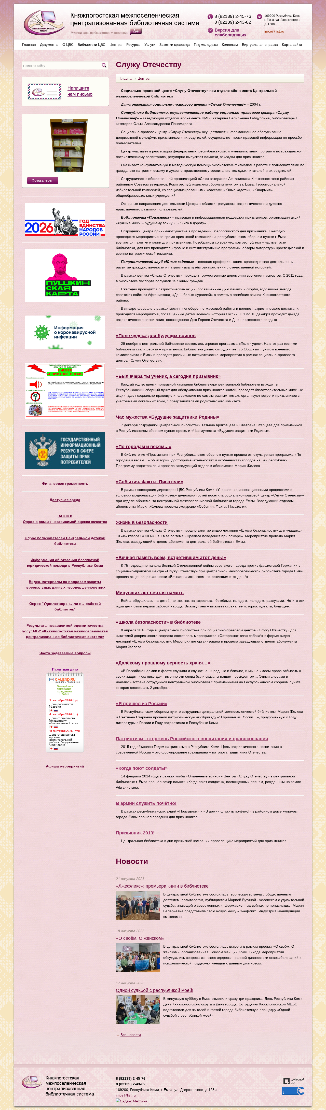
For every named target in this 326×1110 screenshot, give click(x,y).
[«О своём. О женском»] (138, 957)
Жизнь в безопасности (142, 522)
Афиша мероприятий (65, 766)
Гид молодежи (206, 44)
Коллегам (230, 44)
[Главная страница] (108, 24)
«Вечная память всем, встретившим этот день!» (171, 557)
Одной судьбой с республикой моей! (154, 990)
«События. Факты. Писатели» (149, 481)
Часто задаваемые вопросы (65, 653)
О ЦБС (68, 44)
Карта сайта (292, 44)
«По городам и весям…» (143, 446)
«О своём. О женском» (140, 938)
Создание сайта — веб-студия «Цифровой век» (293, 1081)
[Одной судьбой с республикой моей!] (138, 1009)
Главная (29, 44)
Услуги (149, 44)
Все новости (130, 1035)
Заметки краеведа (174, 44)
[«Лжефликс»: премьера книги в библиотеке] (138, 905)
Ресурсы (133, 44)
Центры (116, 44)
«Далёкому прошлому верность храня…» (163, 662)
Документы (49, 44)
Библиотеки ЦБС (91, 44)
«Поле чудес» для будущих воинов (156, 335)
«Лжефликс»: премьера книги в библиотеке (162, 886)
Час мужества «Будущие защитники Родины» (167, 417)
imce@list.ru (274, 31)
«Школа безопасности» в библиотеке (158, 622)
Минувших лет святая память (150, 592)
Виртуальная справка (260, 44)
